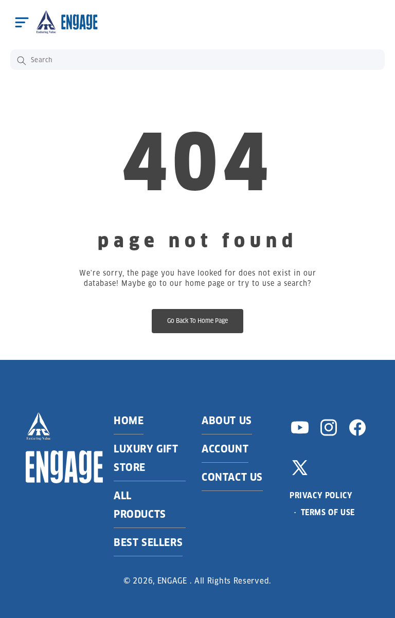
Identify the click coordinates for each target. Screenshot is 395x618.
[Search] (21, 60)
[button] (21, 22)
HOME (128, 420)
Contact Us (232, 477)
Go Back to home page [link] (197, 320)
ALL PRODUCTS (140, 505)
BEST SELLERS (148, 542)
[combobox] (197, 59)
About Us (227, 420)
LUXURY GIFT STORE (146, 458)
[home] (66, 22)
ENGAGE (172, 581)
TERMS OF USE (328, 512)
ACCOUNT (225, 449)
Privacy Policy (321, 495)
